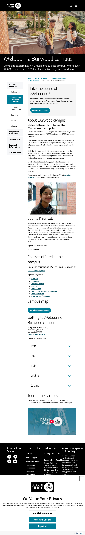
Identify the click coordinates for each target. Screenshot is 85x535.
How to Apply (31, 458)
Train (33, 366)
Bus (33, 356)
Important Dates (32, 461)
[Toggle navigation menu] (76, 6)
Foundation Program (36, 271)
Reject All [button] (42, 526)
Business (34, 279)
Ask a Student (15, 152)
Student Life (14, 139)
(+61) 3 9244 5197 (53, 454)
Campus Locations (13, 85)
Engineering (36, 289)
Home (30, 78)
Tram (34, 346)
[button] (82, 478)
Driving (35, 375)
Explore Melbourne (16, 108)
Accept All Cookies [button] (42, 519)
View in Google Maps (36, 334)
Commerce (35, 281)
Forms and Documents (30, 473)
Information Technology (41, 296)
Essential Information (14, 146)
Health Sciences (37, 294)
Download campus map (39, 310)
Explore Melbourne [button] (40, 110)
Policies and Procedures (30, 466)
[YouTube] (15, 461)
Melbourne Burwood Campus (16, 99)
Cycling (35, 385)
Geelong (14, 115)
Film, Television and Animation (44, 291)
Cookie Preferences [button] (42, 513)
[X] (15, 457)
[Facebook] (9, 457)
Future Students (42, 78)
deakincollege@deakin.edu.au (56, 460)
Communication (37, 284)
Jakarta (14, 126)
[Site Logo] (14, 5)
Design (34, 286)
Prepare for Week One (14, 133)
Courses (29, 454)
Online (13, 120)
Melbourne (15, 92)
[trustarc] (79, 533)
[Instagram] (9, 461)
